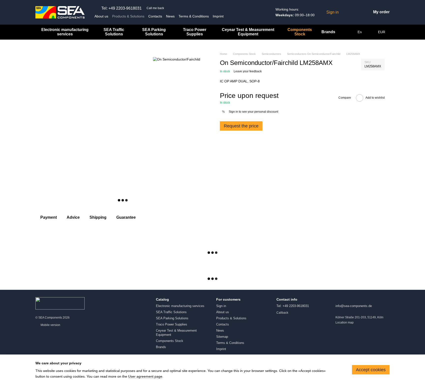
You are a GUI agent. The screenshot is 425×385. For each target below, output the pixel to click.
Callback (282, 312)
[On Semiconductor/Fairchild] (176, 59)
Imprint (218, 16)
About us (101, 16)
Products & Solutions (128, 16)
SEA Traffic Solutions (114, 32)
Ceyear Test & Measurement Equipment (248, 32)
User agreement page (145, 376)
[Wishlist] (346, 12)
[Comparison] (355, 12)
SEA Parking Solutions (154, 32)
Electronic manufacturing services (65, 32)
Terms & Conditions (194, 16)
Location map (344, 322)
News (170, 16)
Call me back (155, 8)
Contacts (155, 16)
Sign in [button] (233, 111)
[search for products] (348, 32)
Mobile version (50, 325)
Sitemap (222, 337)
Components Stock (300, 32)
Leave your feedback (248, 71)
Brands (328, 32)
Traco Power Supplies (194, 32)
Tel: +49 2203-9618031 (121, 8)
